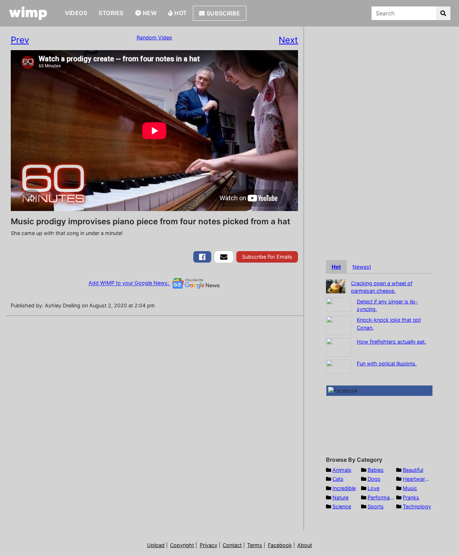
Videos (76, 12)
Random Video (154, 37)
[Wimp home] (28, 13)
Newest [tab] (361, 267)
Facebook (280, 545)
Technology (417, 506)
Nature (340, 497)
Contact (232, 545)
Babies (376, 470)
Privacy (208, 545)
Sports (376, 506)
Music (410, 488)
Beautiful (413, 470)
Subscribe (222, 13)
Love (373, 488)
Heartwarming (420, 479)
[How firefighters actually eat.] (338, 347)
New (149, 12)
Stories (111, 12)
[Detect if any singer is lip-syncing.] (338, 304)
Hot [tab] (336, 267)
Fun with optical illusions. (387, 363)
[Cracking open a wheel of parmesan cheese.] (335, 286)
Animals (341, 470)
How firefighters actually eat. (391, 342)
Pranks (411, 497)
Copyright (182, 545)
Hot (180, 12)
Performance (383, 497)
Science (341, 506)
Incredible (344, 488)
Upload (156, 545)
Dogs (374, 479)
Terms (254, 545)
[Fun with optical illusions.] (338, 366)
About (304, 545)
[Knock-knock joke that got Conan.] (338, 325)
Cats (338, 479)
